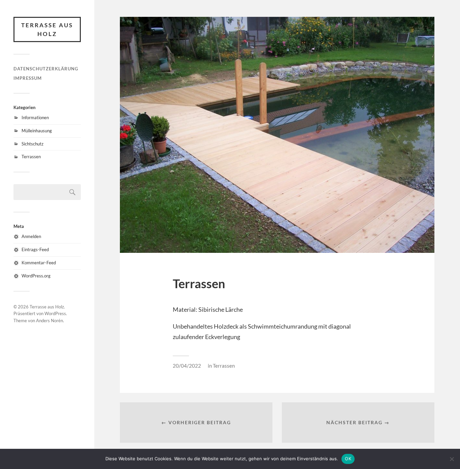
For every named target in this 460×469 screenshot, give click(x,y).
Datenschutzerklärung (45, 68)
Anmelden (31, 236)
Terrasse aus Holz (47, 29)
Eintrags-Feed (35, 249)
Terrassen (31, 156)
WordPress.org (36, 275)
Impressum (27, 78)
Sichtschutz (32, 143)
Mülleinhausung (37, 130)
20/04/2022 (187, 366)
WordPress (55, 313)
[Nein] (451, 459)
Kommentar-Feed (39, 262)
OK (348, 458)
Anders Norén (49, 320)
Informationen (35, 117)
